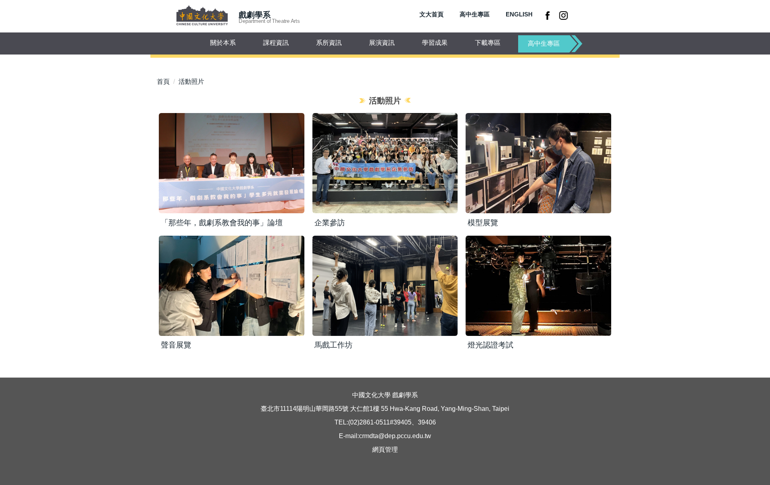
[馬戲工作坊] (385, 286)
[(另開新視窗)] (549, 15)
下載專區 (487, 42)
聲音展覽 (176, 345)
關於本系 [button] (223, 42)
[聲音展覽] (231, 286)
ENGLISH (519, 14)
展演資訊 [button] (382, 42)
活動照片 (191, 81)
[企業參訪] (385, 163)
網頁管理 (385, 449)
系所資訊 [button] (329, 42)
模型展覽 (483, 222)
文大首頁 (431, 14)
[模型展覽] (538, 163)
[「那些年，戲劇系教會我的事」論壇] (231, 163)
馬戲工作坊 (333, 345)
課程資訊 (276, 42)
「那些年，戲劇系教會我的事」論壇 (222, 222)
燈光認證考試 (490, 345)
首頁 (163, 81)
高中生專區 (475, 14)
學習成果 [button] (435, 42)
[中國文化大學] (202, 16)
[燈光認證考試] (538, 286)
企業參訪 (329, 222)
